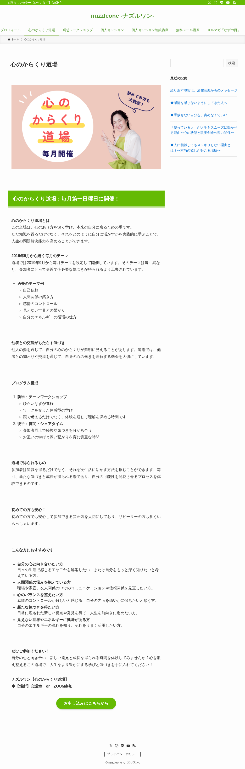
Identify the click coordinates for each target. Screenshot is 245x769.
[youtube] (228, 2)
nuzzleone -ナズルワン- (122, 16)
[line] (222, 2)
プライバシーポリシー (122, 754)
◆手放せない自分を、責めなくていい (198, 115)
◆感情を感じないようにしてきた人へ (198, 103)
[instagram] (215, 2)
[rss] (234, 2)
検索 (231, 63)
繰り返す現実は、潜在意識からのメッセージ (203, 90)
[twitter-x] (209, 2)
